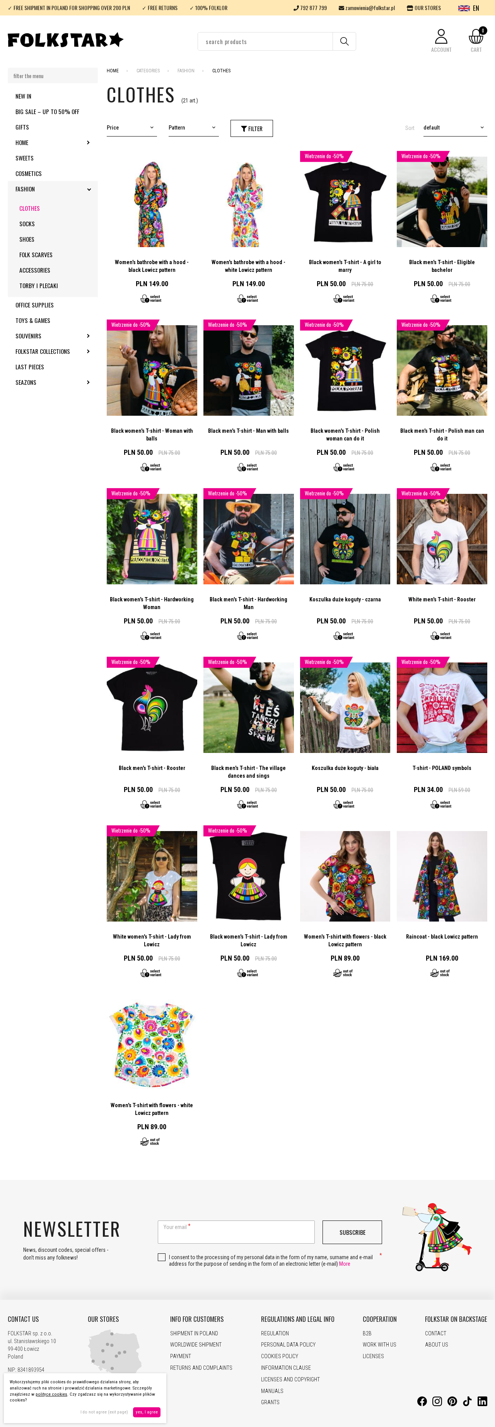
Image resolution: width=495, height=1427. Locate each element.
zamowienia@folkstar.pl (369, 7)
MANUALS (272, 1391)
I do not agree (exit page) (104, 1412)
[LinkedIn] (482, 1404)
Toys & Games (32, 320)
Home (42, 142)
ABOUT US (436, 1345)
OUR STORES (427, 7)
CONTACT (435, 1333)
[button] (441, 41)
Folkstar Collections (56, 351)
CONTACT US (23, 1319)
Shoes (26, 239)
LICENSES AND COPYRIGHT (290, 1379)
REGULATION (275, 1333)
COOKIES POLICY (279, 1356)
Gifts (22, 127)
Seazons (46, 382)
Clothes (29, 208)
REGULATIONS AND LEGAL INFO (298, 1319)
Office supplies (34, 304)
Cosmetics (28, 173)
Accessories (34, 270)
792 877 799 (313, 7)
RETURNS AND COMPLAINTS (201, 1368)
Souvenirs (49, 335)
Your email (175, 1227)
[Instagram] (437, 1404)
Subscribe (352, 1232)
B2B (367, 1333)
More (344, 1264)
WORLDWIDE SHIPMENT (196, 1345)
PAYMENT (180, 1356)
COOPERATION (380, 1319)
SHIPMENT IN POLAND (194, 1333)
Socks (27, 223)
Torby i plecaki (38, 285)
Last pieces (29, 366)
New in (23, 96)
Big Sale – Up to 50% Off (47, 111)
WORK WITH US (379, 1345)
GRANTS (270, 1402)
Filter (255, 128)
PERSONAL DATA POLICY (288, 1345)
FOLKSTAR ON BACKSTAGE (456, 1319)
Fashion (46, 188)
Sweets (24, 158)
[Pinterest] (452, 1404)
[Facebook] (422, 1404)
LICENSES (373, 1356)
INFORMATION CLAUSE (286, 1368)
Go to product (152, 230)
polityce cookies (51, 1394)
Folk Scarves (36, 254)
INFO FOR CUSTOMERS (197, 1319)
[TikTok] (467, 1404)
